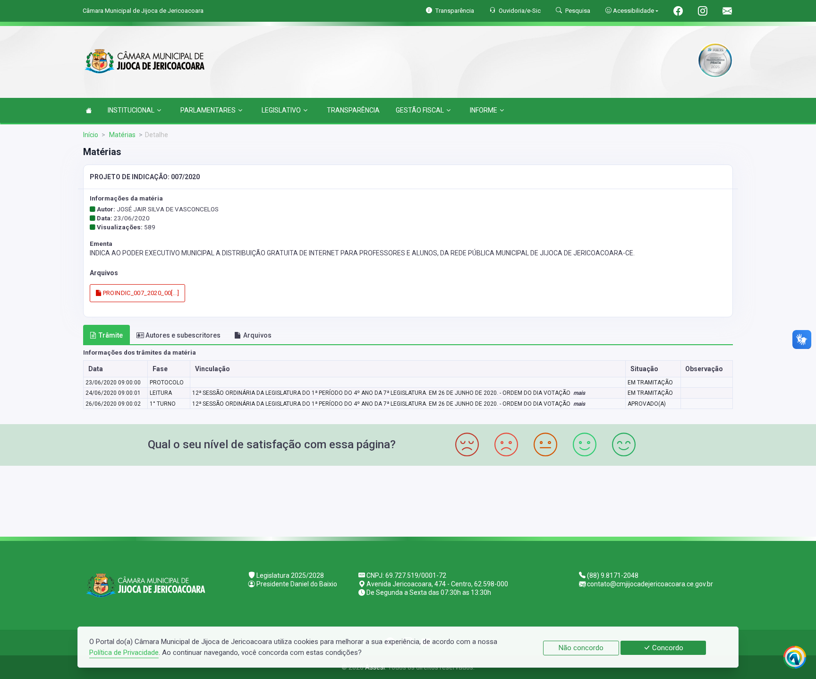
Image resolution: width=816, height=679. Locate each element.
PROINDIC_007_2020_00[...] (140, 292)
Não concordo (581, 648)
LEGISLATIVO (281, 110)
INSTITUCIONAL (131, 110)
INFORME (483, 110)
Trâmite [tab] (111, 335)
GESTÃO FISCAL (420, 110)
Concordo (666, 648)
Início (90, 135)
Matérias (122, 135)
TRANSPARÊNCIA (353, 110)
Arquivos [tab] (257, 335)
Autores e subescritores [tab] (183, 335)
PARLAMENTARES (208, 110)
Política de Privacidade (124, 652)
